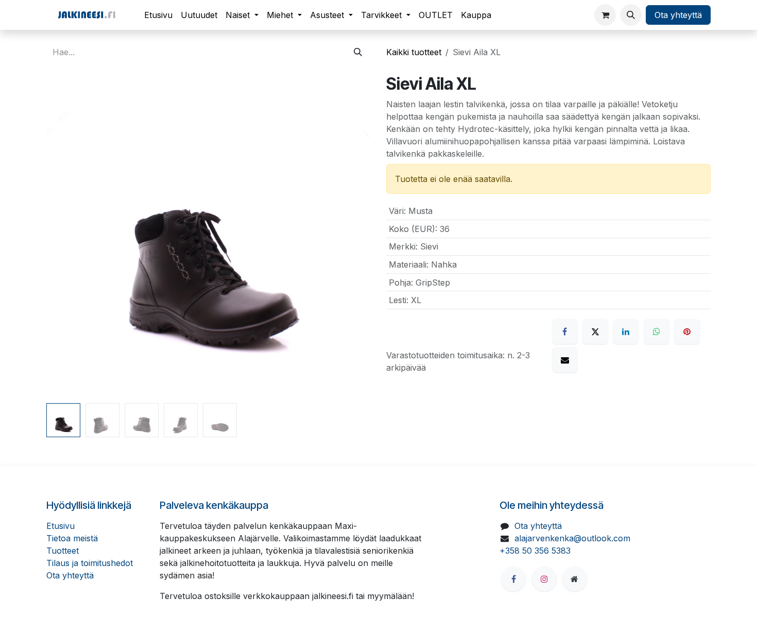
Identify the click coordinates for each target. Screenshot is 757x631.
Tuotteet (62, 550)
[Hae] (358, 52)
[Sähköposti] (565, 359)
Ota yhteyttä (678, 15)
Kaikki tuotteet (413, 52)
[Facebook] (565, 331)
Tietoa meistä (72, 538)
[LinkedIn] (625, 331)
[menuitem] (158, 15)
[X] (595, 331)
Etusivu (60, 526)
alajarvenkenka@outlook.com (572, 538)
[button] (631, 15)
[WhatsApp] (656, 331)
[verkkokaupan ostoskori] (605, 15)
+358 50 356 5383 (535, 550)
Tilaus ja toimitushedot (89, 563)
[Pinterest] (687, 331)
